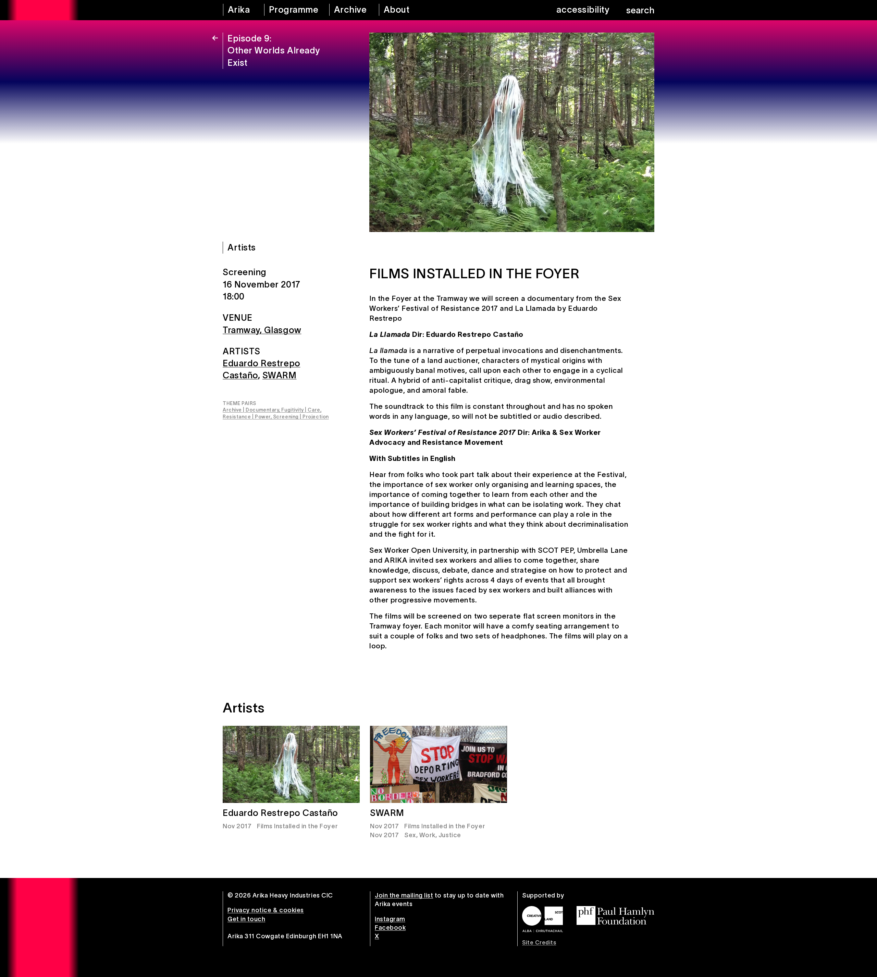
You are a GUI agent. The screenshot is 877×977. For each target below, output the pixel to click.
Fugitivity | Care (300, 410)
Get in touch (246, 919)
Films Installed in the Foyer (297, 826)
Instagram (390, 919)
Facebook (390, 927)
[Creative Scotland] (542, 919)
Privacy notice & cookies (265, 910)
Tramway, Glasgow (262, 330)
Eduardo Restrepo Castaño (280, 813)
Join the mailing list (404, 895)
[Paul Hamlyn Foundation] (615, 915)
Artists (241, 247)
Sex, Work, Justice (432, 835)
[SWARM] (438, 764)
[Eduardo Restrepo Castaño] (291, 764)
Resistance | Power (247, 416)
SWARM (279, 375)
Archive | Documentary (251, 410)
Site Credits (539, 942)
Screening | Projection (301, 416)
